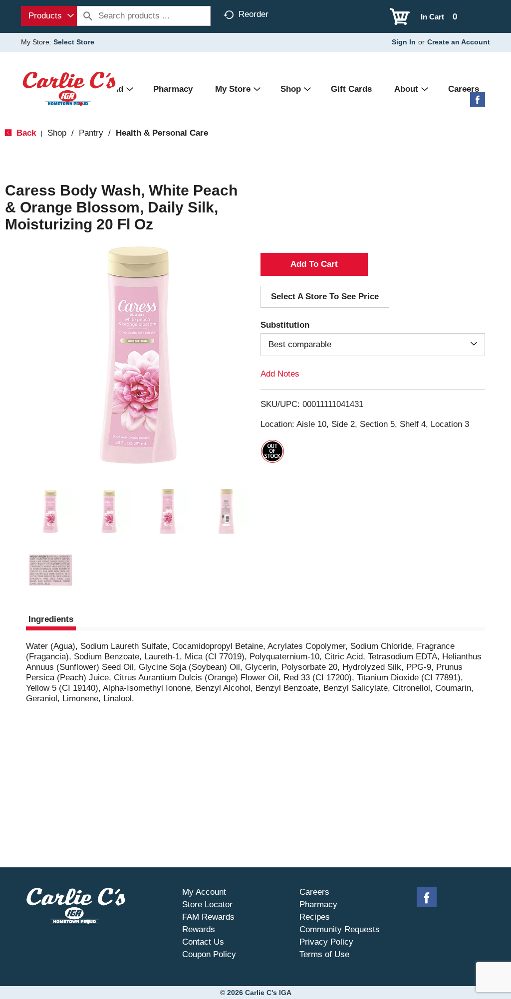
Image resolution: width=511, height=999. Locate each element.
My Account (204, 892)
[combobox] (49, 16)
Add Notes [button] (279, 374)
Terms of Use (324, 954)
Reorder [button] (253, 14)
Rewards (198, 929)
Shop (56, 133)
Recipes (314, 917)
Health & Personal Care (162, 133)
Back (25, 133)
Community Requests (339, 929)
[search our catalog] (88, 16)
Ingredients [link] (50, 619)
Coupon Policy (209, 954)
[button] (50, 511)
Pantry (91, 133)
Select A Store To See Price (325, 296)
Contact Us (203, 942)
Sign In (404, 42)
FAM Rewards (208, 917)
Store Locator (207, 904)
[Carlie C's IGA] (69, 88)
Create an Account (458, 42)
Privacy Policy (326, 942)
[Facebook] (477, 103)
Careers (314, 892)
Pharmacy (318, 904)
